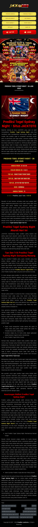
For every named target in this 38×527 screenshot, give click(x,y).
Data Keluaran (10, 18)
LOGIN (28, 32)
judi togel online (6, 508)
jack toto (24, 505)
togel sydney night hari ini (26, 517)
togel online (5, 517)
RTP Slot (10, 27)
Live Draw (27, 18)
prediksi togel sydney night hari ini (10, 514)
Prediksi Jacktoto (23, 522)
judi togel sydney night (30, 508)
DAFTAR (11, 32)
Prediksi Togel (27, 14)
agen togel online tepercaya (9, 505)
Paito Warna (9, 23)
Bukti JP (28, 27)
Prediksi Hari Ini (10, 14)
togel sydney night (14, 517)
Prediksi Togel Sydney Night (20, 132)
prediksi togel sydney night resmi (28, 514)
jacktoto (34, 505)
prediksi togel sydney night (29, 511)
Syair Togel (27, 23)
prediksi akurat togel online (8, 511)
